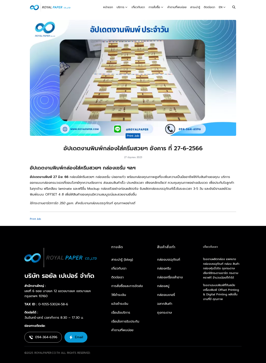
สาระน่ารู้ (195, 7)
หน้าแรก (108, 7)
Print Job (133, 136)
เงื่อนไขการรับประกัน (125, 321)
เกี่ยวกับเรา (138, 7)
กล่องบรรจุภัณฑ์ (168, 259)
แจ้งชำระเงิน (119, 303)
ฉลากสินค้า (164, 303)
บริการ (120, 7)
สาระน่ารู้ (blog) (122, 259)
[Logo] (50, 7)
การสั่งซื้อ (154, 7)
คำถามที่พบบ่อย (177, 7)
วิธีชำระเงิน (118, 294)
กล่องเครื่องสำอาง (170, 277)
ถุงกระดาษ (164, 312)
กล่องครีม (164, 268)
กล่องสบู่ (163, 285)
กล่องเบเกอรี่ (166, 294)
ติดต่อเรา (209, 7)
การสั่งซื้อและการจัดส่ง (127, 285)
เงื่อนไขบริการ (120, 312)
